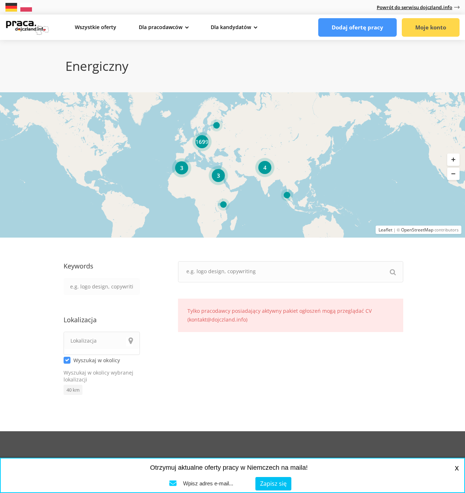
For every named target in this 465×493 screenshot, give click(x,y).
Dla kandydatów (231, 27)
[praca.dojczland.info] (27, 27)
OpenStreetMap (417, 230)
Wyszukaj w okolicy (96, 360)
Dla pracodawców (160, 27)
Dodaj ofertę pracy (357, 27)
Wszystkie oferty (95, 27)
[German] (12, 6)
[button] (453, 160)
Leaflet (385, 230)
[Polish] (26, 6)
